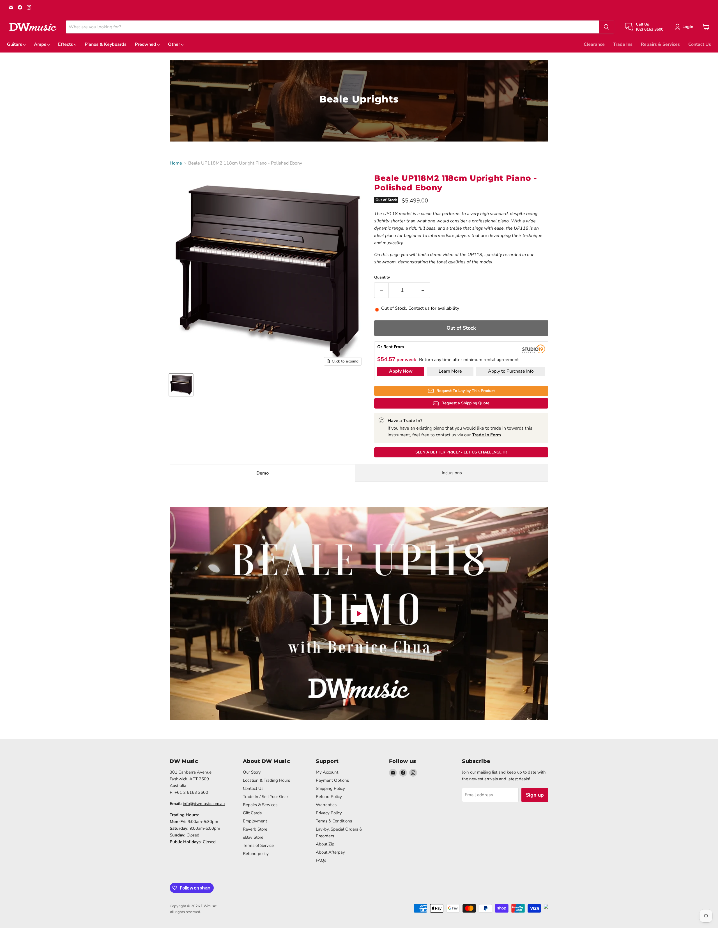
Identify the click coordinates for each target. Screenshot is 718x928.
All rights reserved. (185, 912)
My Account (327, 772)
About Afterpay (330, 852)
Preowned (146, 44)
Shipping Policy (330, 788)
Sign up (535, 795)
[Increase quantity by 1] (423, 290)
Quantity (382, 277)
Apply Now (401, 371)
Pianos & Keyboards (105, 44)
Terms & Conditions (334, 821)
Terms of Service (258, 845)
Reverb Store (255, 829)
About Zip (325, 844)
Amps (40, 44)
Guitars (15, 44)
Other (174, 44)
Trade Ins (622, 44)
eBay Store (253, 837)
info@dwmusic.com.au (204, 803)
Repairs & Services (660, 44)
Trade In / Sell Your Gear (265, 796)
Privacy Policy (329, 813)
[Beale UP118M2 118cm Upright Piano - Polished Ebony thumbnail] (181, 385)
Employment (255, 821)
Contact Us (699, 44)
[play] (359, 613)
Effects (66, 44)
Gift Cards (252, 813)
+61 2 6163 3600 (191, 792)
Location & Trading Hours (266, 780)
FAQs (321, 860)
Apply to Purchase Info (511, 371)
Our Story (252, 772)
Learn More (450, 371)
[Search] (606, 26)
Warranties (326, 805)
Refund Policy (329, 796)
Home (176, 163)
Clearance (594, 44)
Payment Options (332, 780)
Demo (262, 473)
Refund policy (256, 853)
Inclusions (452, 473)
